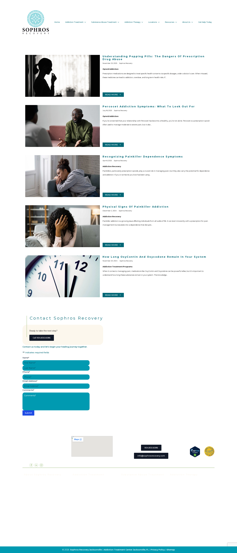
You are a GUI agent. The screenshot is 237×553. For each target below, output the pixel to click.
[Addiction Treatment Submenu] (86, 22)
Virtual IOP (78, 497)
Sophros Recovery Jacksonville (86, 549)
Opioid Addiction (111, 69)
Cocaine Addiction (130, 493)
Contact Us (29, 534)
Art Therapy (176, 517)
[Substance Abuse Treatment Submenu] (119, 22)
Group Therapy (177, 485)
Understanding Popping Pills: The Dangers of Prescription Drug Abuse (154, 58)
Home (57, 22)
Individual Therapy (179, 489)
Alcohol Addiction (130, 485)
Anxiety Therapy (178, 509)
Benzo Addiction (129, 489)
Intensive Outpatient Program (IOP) (90, 489)
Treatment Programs (83, 480)
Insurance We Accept (34, 501)
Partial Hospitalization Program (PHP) (91, 485)
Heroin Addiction (129, 501)
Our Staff (28, 485)
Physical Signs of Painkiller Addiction (136, 206)
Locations (152, 22)
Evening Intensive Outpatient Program (92, 493)
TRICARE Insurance (33, 509)
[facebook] (31, 465)
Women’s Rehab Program (85, 522)
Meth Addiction (129, 509)
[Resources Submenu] (177, 22)
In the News (30, 497)
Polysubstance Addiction (133, 513)
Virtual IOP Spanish (82, 501)
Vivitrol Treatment (82, 517)
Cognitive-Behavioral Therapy (184, 522)
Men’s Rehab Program (84, 526)
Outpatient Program (83, 505)
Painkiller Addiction (131, 522)
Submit (28, 413)
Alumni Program (178, 497)
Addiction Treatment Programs (117, 267)
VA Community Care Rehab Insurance (42, 522)
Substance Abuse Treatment (104, 22)
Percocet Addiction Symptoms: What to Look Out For (149, 106)
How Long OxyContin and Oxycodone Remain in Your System (154, 256)
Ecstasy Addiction (130, 497)
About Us (186, 22)
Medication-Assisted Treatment (88, 513)
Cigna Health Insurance (35, 513)
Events (27, 493)
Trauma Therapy (178, 505)
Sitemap (171, 549)
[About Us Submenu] (193, 22)
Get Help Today (205, 22)
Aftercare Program (179, 493)
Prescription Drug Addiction (135, 517)
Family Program (177, 501)
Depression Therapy (180, 513)
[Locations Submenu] (159, 22)
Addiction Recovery (112, 166)
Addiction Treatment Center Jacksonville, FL (126, 549)
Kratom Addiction (129, 505)
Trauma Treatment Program (86, 509)
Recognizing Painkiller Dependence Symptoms (143, 156)
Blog (26, 530)
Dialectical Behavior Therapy (184, 526)
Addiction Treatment (74, 22)
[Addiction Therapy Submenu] (143, 22)
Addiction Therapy (132, 22)
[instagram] (41, 465)
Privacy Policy (158, 549)
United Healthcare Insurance (38, 517)
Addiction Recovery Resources (39, 526)
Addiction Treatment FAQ (36, 489)
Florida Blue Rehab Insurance (38, 505)
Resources (169, 22)
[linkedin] (36, 465)
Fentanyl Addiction (130, 526)
